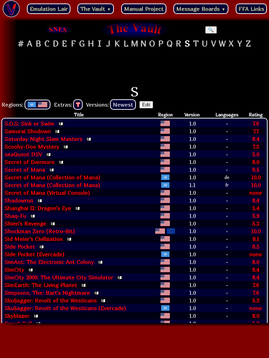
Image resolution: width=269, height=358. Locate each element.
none (255, 192)
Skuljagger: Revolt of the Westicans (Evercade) (65, 308)
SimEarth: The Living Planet (41, 284)
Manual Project (144, 8)
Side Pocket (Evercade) (34, 254)
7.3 (256, 146)
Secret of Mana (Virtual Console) (47, 192)
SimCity (14, 269)
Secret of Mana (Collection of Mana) (52, 177)
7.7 (256, 131)
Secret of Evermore (30, 161)
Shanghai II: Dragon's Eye (38, 208)
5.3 (255, 300)
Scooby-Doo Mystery (32, 146)
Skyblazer (17, 315)
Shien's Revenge (25, 223)
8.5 (255, 169)
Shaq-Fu (15, 215)
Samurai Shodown (28, 131)
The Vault (95, 8)
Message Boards (201, 8)
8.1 (256, 238)
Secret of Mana (25, 169)
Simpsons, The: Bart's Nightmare (47, 292)
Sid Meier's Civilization (34, 238)
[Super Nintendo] (58, 29)
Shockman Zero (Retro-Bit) (40, 231)
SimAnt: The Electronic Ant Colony (49, 261)
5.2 (255, 223)
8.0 (255, 161)
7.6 (256, 123)
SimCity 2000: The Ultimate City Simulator (59, 277)
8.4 (255, 138)
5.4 (255, 208)
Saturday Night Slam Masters (43, 138)
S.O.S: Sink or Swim (29, 123)
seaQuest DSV (23, 154)
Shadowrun (19, 200)
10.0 (256, 177)
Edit (146, 104)
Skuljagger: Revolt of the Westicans (51, 300)
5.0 (255, 154)
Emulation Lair (49, 8)
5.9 (255, 215)
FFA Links (251, 8)
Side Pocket (20, 246)
